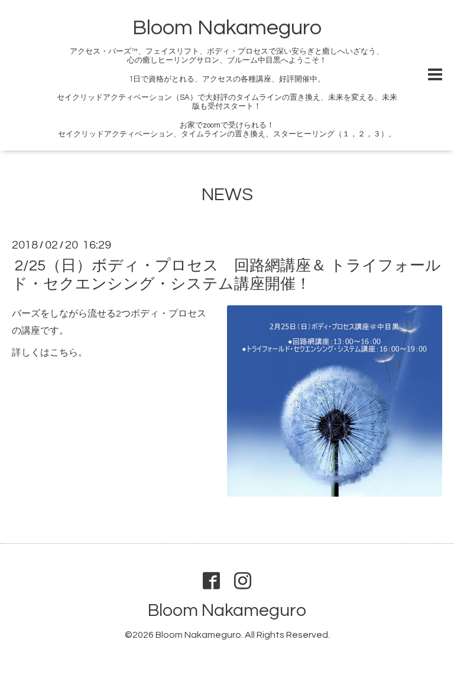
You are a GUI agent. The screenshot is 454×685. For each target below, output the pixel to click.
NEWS (227, 194)
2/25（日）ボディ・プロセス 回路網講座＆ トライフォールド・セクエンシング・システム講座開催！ (226, 275)
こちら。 (68, 352)
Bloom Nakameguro (227, 28)
